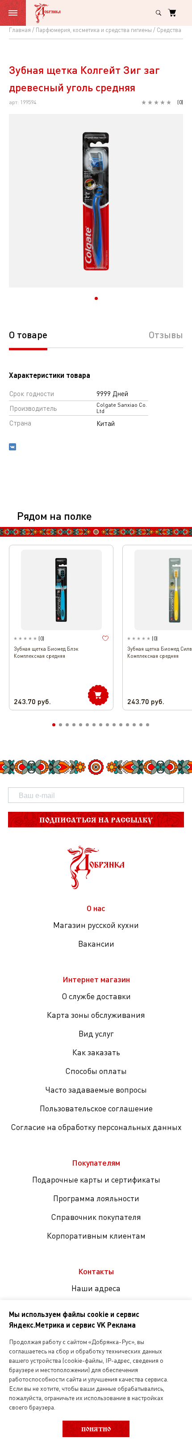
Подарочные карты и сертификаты (96, 1179)
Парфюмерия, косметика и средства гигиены (94, 29)
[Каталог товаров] (13, 13)
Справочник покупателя (96, 1217)
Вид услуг (96, 1033)
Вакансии (96, 943)
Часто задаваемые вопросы (96, 1089)
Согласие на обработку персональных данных (96, 1127)
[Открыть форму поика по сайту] (158, 13)
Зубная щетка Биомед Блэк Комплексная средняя (46, 652)
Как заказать (96, 1052)
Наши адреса (96, 1288)
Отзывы (166, 334)
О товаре (28, 334)
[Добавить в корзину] (98, 695)
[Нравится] (105, 638)
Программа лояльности (96, 1198)
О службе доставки (96, 996)
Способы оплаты (96, 1071)
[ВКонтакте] (12, 448)
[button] (96, 298)
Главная (20, 29)
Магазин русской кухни (96, 925)
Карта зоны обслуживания (96, 1015)
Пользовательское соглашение (96, 1108)
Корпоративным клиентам (96, 1235)
